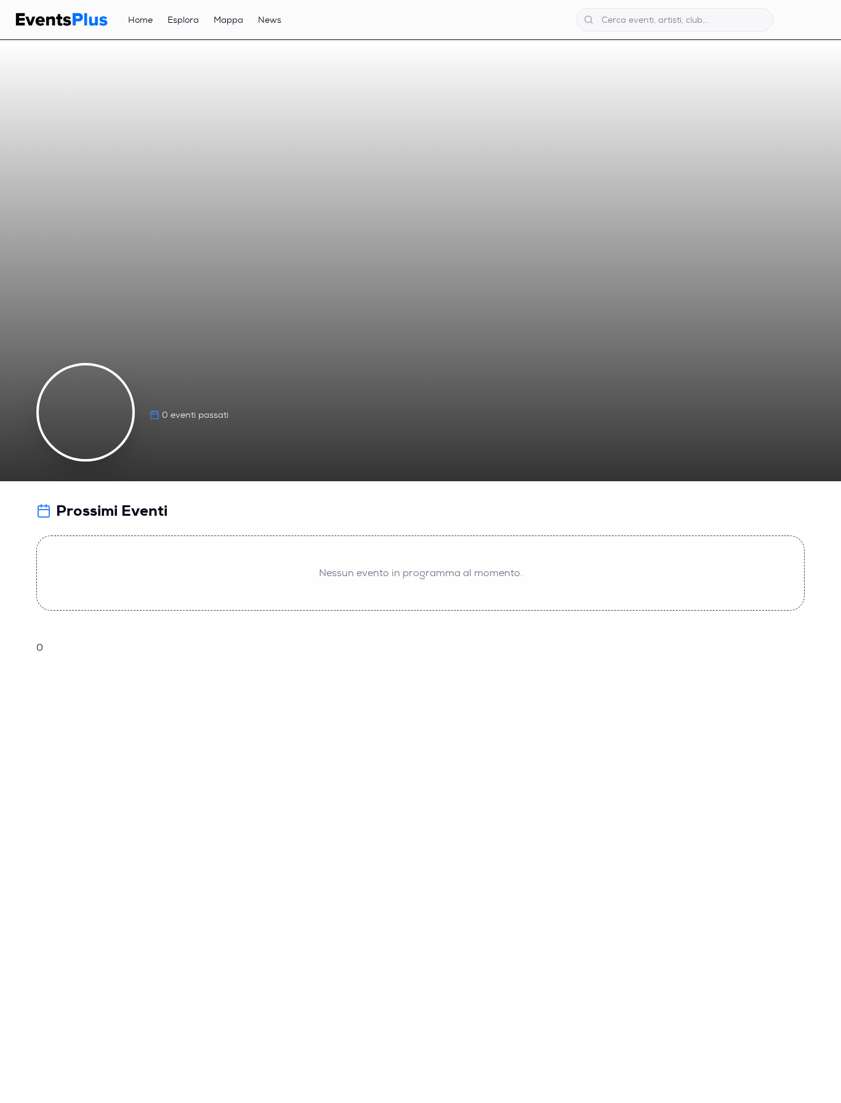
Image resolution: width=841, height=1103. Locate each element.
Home (140, 19)
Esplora (183, 19)
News (269, 19)
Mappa (228, 19)
